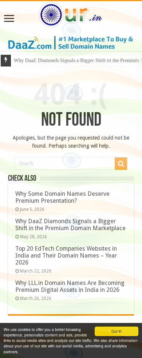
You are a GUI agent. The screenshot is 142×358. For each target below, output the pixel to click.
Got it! (116, 331)
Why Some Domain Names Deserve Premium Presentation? (62, 197)
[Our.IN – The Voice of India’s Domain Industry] (71, 13)
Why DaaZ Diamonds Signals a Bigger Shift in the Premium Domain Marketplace (70, 225)
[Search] (121, 163)
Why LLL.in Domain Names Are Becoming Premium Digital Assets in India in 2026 (70, 286)
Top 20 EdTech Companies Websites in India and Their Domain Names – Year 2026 (66, 255)
